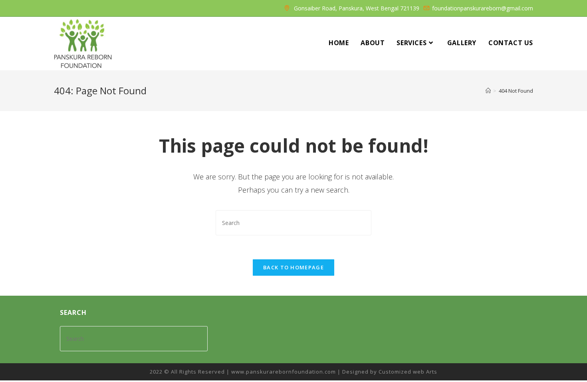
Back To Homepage (293, 267)
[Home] (488, 90)
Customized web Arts (408, 371)
